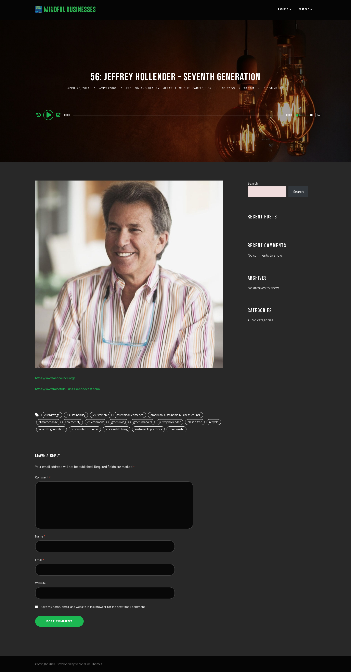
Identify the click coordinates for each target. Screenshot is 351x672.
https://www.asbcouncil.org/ (55, 378)
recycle (213, 422)
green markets (142, 422)
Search (253, 183)
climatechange (48, 422)
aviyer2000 (108, 88)
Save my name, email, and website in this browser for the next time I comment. (93, 607)
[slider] (307, 118)
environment (95, 422)
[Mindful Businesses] (65, 10)
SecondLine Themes (88, 664)
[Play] (49, 115)
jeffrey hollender (170, 422)
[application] (178, 115)
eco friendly (72, 422)
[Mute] (298, 115)
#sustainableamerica (129, 415)
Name (40, 536)
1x (318, 115)
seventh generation (51, 429)
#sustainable (100, 415)
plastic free (195, 422)
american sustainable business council (175, 415)
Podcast (283, 9)
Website (40, 583)
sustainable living (116, 429)
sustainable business (84, 429)
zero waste (176, 429)
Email (39, 560)
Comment (43, 477)
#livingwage (52, 415)
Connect (304, 9)
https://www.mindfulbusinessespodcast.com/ (67, 389)
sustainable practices (148, 429)
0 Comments (273, 88)
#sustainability (76, 415)
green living (118, 422)
